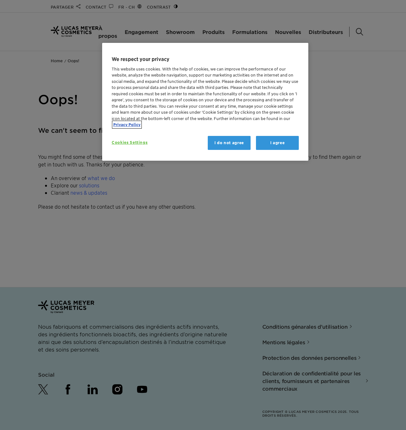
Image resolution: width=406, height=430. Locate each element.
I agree (277, 142)
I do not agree (229, 142)
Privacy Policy (127, 124)
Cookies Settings (129, 142)
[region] (205, 102)
